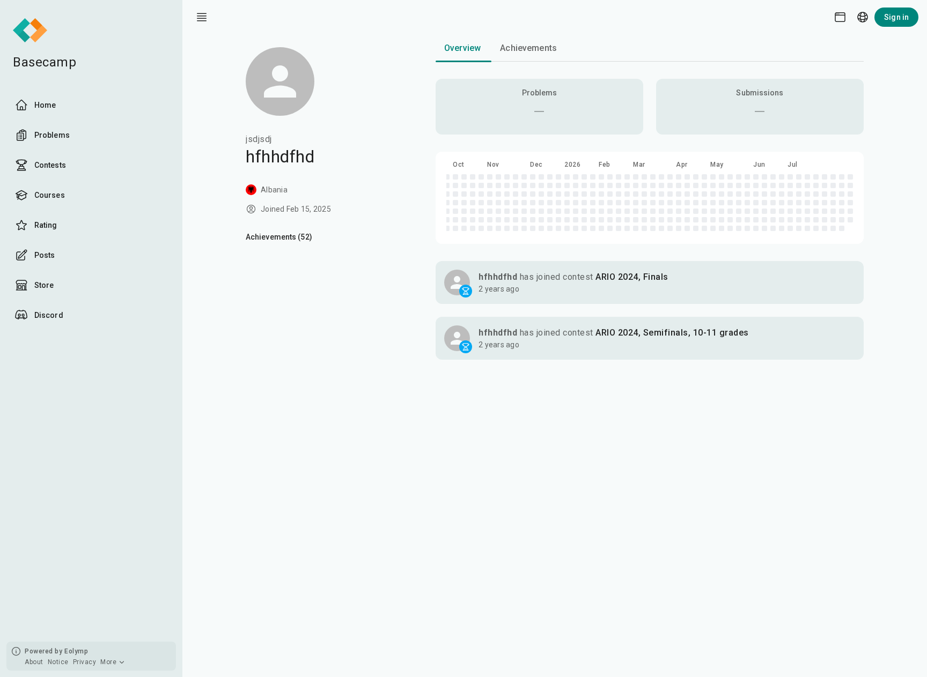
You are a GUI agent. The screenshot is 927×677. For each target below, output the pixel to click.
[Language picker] (862, 17)
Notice (58, 662)
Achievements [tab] (528, 48)
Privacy (85, 662)
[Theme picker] (840, 17)
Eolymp (76, 651)
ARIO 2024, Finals (631, 277)
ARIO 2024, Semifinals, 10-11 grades (672, 333)
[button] (650, 282)
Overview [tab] (462, 48)
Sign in (896, 17)
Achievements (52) (279, 237)
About (34, 662)
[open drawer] (201, 17)
